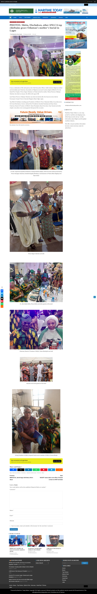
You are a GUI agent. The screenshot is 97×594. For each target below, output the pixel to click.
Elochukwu (24, 472)
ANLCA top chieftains (16, 472)
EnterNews (54, 592)
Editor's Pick (31, 545)
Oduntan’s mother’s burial (31, 472)
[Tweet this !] (2, 293)
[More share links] (59, 469)
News (20, 17)
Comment (13, 489)
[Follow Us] (95, 297)
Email (11, 515)
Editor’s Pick (36, 17)
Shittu (43, 472)
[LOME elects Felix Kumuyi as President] (55, 541)
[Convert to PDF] (43, 469)
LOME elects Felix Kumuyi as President (18, 571)
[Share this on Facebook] (13, 469)
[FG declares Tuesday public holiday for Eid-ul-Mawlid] (36, 541)
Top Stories (27, 17)
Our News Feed (16, 560)
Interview (45, 17)
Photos (61, 17)
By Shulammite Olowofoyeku (16, 34)
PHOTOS (39, 472)
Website (12, 520)
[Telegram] (51, 469)
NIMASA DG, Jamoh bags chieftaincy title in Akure (21, 477)
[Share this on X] (20, 469)
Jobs (66, 17)
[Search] (87, 17)
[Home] (10, 18)
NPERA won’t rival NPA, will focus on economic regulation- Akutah (17, 550)
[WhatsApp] (36, 469)
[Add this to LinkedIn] (28, 469)
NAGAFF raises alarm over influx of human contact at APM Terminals (51, 477)
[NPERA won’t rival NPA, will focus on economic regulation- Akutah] (18, 541)
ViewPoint (53, 17)
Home (15, 17)
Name (12, 510)
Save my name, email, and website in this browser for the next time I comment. (32, 526)
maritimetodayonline (14, 554)
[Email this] (2, 298)
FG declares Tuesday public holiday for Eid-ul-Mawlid (21, 566)
